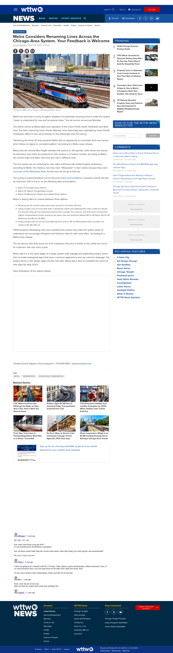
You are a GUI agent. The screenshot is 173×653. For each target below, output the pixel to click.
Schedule (38, 649)
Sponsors (78, 633)
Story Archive (71, 18)
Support (66, 649)
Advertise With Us (81, 630)
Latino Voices (124, 286)
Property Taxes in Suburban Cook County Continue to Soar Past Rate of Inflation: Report (129, 74)
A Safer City (123, 257)
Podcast (115, 18)
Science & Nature (85, 25)
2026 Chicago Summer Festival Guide (127, 47)
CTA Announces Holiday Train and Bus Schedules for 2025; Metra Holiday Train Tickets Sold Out (93, 407)
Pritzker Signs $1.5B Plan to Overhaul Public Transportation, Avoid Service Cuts (61, 406)
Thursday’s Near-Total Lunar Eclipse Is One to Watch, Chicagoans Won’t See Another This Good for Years (130, 89)
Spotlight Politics (126, 290)
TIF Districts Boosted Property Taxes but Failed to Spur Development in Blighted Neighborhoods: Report (129, 106)
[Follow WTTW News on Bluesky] (157, 18)
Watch (53, 18)
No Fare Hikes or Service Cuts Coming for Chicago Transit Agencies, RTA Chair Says (60, 436)
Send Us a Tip (80, 626)
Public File (125, 651)
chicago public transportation (51, 376)
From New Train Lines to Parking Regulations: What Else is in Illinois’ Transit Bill (27, 436)
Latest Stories (49, 611)
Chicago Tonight (125, 272)
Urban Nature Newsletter (115, 626)
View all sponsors (136, 209)
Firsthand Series (125, 275)
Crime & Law (46, 25)
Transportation (29, 376)
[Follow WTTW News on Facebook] (140, 18)
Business (35, 25)
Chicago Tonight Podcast (115, 618)
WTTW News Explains (128, 297)
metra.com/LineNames (71, 177)
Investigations (124, 283)
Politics (73, 25)
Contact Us (78, 622)
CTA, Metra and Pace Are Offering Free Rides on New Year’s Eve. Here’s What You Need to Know (26, 407)
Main (42, 18)
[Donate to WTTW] (84, 649)
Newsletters (130, 18)
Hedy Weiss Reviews (128, 279)
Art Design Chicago (127, 261)
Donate (152, 9)
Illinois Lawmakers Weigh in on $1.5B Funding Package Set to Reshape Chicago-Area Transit (94, 436)
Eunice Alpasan (20, 45)
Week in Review (125, 293)
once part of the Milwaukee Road (29, 171)
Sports (97, 25)
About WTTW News (82, 618)
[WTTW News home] (23, 18)
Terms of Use (116, 651)
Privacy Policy (105, 651)
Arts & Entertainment (21, 25)
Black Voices (123, 268)
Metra (16, 376)
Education (57, 25)
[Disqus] (61, 497)
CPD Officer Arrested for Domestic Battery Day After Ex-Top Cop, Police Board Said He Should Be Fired (129, 59)
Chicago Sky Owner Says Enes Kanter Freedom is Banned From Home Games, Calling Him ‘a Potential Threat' (136, 189)
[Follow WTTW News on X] (145, 18)
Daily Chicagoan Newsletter (116, 622)
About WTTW (56, 649)
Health (66, 25)
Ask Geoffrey (123, 264)
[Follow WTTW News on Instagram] (151, 18)
